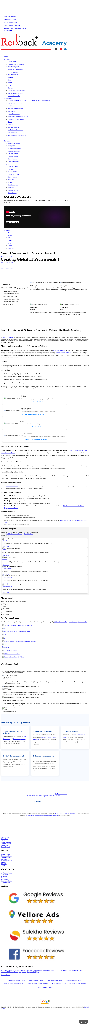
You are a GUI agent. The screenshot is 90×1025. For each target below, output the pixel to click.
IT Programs (11, 145)
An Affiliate (4, 876)
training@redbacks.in (10, 19)
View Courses (52, 801)
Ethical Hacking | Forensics (15, 93)
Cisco (9, 80)
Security (4, 540)
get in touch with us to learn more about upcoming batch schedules (42, 815)
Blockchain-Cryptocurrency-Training (18, 116)
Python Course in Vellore (8, 453)
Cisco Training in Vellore (36, 980)
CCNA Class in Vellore (60, 622)
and (43, 796)
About (9, 243)
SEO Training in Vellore (45, 987)
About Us (3, 256)
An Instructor (4, 874)
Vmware (10, 85)
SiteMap (3, 865)
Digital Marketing (29, 534)
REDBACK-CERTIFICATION (17, 135)
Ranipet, (79, 970)
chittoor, (40, 970)
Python (23, 396)
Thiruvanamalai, (72, 970)
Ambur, (10, 970)
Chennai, (35, 970)
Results (3, 840)
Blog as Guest (5, 879)
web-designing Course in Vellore (78, 622)
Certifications (8, 98)
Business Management (14, 151)
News (9, 237)
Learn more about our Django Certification (32, 414)
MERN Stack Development (15, 69)
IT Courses (7, 59)
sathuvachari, (4, 972)
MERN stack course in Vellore (79, 450)
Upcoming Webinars (6, 860)
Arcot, (18, 970)
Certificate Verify (5, 837)
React (22, 421)
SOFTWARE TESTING (15, 103)
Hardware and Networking (15, 108)
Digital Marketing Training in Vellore (38, 983)
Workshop (10, 169)
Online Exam (4, 839)
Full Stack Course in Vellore (14, 534)
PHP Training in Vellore (59, 983)
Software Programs (13, 153)
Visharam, (11, 972)
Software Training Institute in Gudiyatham (64, 813)
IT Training (4, 864)
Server (4, 549)
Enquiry (10, 245)
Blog (9, 232)
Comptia (10, 88)
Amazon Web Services (14, 96)
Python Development (14, 61)
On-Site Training (12, 171)
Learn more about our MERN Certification (35, 439)
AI (8, 138)
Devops (10, 122)
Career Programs (12, 159)
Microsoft (10, 77)
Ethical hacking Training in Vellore (13, 983)
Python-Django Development (16, 64)
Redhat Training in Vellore (74, 980)
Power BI (10, 124)
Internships (11, 187)
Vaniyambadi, (23, 972)
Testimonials (4, 845)
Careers (10, 240)
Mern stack (28, 434)
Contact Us (11, 248)
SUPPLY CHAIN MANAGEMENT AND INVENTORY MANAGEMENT (29, 100)
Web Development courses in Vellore (73, 506)
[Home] (34, 50)
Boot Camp (11, 179)
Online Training (12, 193)
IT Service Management (14, 148)
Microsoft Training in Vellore (17, 980)
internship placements (12, 486)
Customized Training (13, 174)
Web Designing (6, 568)
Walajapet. (36, 972)
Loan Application (5, 882)
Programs (6, 141)
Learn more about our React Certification (31, 427)
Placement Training (13, 166)
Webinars (10, 182)
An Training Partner (6, 873)
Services (6, 164)
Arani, (14, 970)
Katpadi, (57, 970)
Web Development (13, 74)
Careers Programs (6, 857)
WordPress (11, 106)
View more (5, 546)
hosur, (52, 970)
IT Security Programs (14, 143)
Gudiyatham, (47, 970)
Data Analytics (12, 111)
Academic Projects (6, 843)
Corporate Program (13, 156)
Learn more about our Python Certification (32, 402)
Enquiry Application (6, 881)
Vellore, (16, 972)
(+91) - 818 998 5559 (10, 16)
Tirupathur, (30, 972)
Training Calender (6, 842)
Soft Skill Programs (13, 161)
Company (7, 230)
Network (4, 559)
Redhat (10, 82)
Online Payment (5, 847)
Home (6, 56)
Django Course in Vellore (11, 508)
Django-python (26, 408)
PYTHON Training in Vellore (77, 983)
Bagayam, (23, 970)
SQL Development (13, 72)
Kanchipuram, (64, 970)
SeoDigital (79, 1007)
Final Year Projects (13, 185)
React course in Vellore (66, 520)
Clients (10, 235)
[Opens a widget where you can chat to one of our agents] (83, 1022)
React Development (13, 66)
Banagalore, (29, 970)
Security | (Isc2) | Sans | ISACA (16, 90)
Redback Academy (7, 337)
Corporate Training (13, 190)
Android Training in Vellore (54, 980)
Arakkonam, (4, 970)
